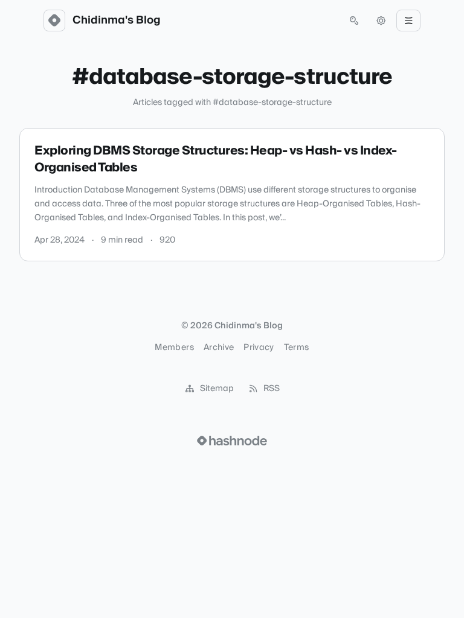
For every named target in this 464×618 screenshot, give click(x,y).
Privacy (258, 347)
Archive (219, 347)
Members (174, 347)
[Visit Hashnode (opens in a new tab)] (232, 440)
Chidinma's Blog (116, 20)
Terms (296, 347)
